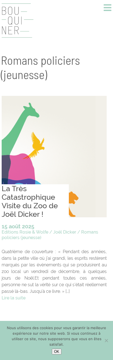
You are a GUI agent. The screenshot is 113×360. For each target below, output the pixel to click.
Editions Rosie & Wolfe (25, 232)
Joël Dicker (64, 232)
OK (56, 352)
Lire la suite (14, 298)
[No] (106, 340)
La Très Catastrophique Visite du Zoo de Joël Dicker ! (30, 201)
